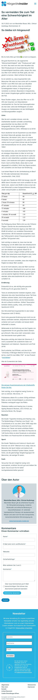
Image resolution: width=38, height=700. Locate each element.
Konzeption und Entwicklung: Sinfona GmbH (12, 697)
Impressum (31, 687)
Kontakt (3, 689)
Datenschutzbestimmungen (24, 672)
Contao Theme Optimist (7, 698)
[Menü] (35, 3)
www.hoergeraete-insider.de (19, 521)
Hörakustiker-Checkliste (24, 628)
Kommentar (7, 569)
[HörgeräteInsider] (14, 3)
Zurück (5, 600)
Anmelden (10, 656)
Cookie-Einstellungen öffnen (10, 693)
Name (5, 536)
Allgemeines (5, 685)
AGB (29, 670)
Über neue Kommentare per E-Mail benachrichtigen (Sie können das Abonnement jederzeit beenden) (17, 586)
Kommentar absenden (12, 593)
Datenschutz (32, 685)
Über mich (4, 687)
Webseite (6, 551)
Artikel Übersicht (6, 691)
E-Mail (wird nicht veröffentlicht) (14, 544)
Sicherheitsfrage (9, 559)
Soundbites (6, 357)
